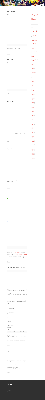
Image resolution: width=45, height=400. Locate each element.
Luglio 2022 (33, 107)
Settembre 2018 (33, 137)
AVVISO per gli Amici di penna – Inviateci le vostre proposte (17, 349)
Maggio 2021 (33, 115)
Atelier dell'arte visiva (33, 48)
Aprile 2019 (33, 131)
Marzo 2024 (33, 93)
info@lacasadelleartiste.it (13, 366)
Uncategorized (33, 71)
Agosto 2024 (33, 90)
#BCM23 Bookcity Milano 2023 (34, 43)
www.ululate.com (15, 297)
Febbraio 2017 (33, 152)
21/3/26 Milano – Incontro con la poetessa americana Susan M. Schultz (34, 21)
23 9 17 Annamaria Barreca (11, 59)
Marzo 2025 (33, 86)
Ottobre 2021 (33, 112)
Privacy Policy (8, 395)
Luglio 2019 (33, 129)
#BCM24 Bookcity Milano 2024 (34, 45)
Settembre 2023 (33, 97)
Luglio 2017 (33, 148)
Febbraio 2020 (33, 124)
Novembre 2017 (33, 145)
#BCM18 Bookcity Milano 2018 (34, 37)
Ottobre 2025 (33, 82)
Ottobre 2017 (33, 146)
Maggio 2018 (33, 140)
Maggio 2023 (33, 99)
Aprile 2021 (33, 116)
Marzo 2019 (33, 132)
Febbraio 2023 (33, 101)
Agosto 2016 (33, 157)
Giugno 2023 (33, 98)
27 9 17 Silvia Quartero (10, 14)
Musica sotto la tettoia (34, 61)
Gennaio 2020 (33, 125)
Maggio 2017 (33, 150)
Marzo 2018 (33, 142)
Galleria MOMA (33, 53)
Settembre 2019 (33, 128)
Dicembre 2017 (33, 144)
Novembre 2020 (33, 119)
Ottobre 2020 (33, 120)
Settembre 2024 (33, 89)
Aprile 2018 (33, 141)
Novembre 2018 (33, 135)
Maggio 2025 (33, 84)
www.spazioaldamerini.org (17, 252)
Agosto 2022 (33, 106)
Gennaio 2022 (33, 111)
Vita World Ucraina (33, 72)
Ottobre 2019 (33, 127)
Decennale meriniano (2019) (34, 49)
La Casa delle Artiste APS (22, 2)
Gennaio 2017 (33, 153)
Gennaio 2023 (33, 102)
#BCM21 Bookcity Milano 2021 (34, 40)
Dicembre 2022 (33, 103)
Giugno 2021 (33, 114)
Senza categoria (33, 68)
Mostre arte (33, 60)
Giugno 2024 (33, 91)
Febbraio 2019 (33, 133)
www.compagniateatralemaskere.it (14, 339)
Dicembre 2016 (33, 154)
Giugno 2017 (33, 149)
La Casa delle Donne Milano (34, 59)
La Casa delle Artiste (35, 31)
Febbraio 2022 (33, 110)
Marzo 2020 (33, 123)
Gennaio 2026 (33, 81)
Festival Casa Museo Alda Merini (35, 51)
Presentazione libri (33, 65)
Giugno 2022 (33, 108)
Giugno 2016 (33, 158)
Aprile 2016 (33, 159)
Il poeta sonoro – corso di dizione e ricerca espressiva (16, 267)
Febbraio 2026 (33, 80)
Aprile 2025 (33, 85)
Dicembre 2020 (33, 118)
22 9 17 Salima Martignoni (11, 101)
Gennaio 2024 (33, 95)
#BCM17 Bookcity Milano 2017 (34, 35)
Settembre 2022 (33, 105)
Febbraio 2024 (33, 94)
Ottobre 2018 (33, 136)
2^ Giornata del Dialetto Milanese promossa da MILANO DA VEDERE (17, 244)
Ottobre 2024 (33, 88)
